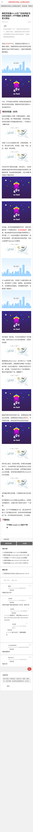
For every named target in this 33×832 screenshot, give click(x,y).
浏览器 (7, 43)
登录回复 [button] (12, 590)
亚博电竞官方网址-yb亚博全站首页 (19, 2)
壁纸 (26, 418)
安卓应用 (24, 6)
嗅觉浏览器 (8, 543)
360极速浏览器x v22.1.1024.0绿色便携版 (15, 552)
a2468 (8, 615)
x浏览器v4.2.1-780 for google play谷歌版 (15, 557)
